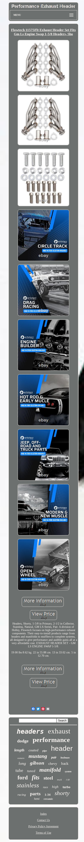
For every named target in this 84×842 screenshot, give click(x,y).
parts (35, 793)
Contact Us (43, 820)
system (68, 771)
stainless (28, 785)
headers (30, 731)
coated (33, 750)
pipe (44, 750)
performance (51, 739)
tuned (31, 771)
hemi (37, 798)
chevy (52, 764)
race (45, 787)
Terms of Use (43, 832)
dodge (23, 740)
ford (23, 778)
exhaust (59, 731)
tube (19, 770)
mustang (38, 756)
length (19, 750)
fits (36, 777)
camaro (20, 758)
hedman (65, 757)
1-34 (48, 794)
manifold (50, 770)
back (65, 763)
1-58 (68, 780)
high (55, 787)
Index (43, 813)
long (22, 763)
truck (59, 779)
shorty (62, 793)
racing (22, 794)
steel (48, 778)
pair (53, 757)
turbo (66, 787)
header (62, 748)
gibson (37, 763)
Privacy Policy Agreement (43, 826)
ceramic (48, 798)
